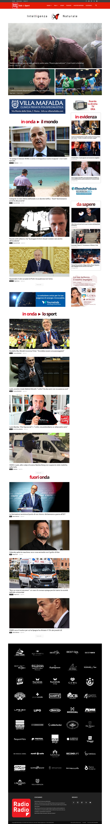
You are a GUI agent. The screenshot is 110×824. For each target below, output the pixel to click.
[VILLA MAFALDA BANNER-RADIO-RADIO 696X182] (37, 115)
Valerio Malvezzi (16, 516)
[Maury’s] (55, 710)
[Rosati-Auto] (37, 753)
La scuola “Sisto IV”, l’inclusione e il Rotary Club (84, 245)
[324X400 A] (84, 308)
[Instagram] (89, 1)
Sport (62, 5)
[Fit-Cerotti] (20, 681)
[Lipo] (37, 710)
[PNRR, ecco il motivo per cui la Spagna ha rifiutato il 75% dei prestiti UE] (39, 613)
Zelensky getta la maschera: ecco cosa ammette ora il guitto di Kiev (34, 552)
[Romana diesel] (20, 753)
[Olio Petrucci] (90, 724)
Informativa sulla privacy (76, 822)
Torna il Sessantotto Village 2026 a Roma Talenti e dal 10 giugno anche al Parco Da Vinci (85, 265)
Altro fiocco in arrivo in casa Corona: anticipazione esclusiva (85, 224)
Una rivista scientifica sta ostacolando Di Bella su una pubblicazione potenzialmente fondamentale (85, 178)
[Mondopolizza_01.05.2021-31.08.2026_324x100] (84, 196)
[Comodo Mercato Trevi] (37, 666)
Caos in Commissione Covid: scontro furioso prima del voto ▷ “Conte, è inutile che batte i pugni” (85, 137)
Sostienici (89, 5)
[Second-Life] (72, 753)
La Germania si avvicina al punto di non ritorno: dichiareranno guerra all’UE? (37, 514)
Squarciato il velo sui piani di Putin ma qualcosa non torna (31, 279)
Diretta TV (26, 1)
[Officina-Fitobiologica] (72, 724)
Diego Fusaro (16, 281)
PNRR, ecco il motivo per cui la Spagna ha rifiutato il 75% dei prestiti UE (35, 630)
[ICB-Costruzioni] (72, 695)
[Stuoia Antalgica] (72, 768)
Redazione (12, 65)
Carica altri (38, 284)
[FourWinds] (37, 681)
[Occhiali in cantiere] (37, 724)
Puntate (68, 5)
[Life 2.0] (20, 710)
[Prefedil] (37, 739)
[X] (94, 1)
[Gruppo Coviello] (37, 695)
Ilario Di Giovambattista (18, 429)
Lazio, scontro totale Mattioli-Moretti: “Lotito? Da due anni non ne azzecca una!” (38, 389)
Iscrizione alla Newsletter (92, 822)
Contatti (84, 822)
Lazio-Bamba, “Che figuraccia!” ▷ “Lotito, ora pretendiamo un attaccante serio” (38, 427)
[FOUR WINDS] (37, 308)
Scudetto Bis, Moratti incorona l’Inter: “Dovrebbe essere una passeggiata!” (36, 351)
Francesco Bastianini (17, 353)
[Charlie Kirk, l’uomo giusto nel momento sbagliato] (85, 149)
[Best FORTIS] (90, 652)
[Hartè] (55, 695)
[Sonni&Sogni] (37, 768)
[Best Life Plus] (20, 666)
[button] (96, 5)
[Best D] (72, 652)
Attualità (11, 162)
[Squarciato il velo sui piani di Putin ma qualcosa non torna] (39, 262)
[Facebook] (86, 1)
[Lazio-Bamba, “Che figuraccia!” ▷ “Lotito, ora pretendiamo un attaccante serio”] (39, 410)
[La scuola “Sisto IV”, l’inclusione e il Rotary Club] (85, 236)
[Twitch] (91, 1)
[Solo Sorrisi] (90, 753)
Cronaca (11, 594)
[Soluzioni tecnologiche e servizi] (20, 768)
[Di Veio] (72, 666)
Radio (48, 5)
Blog (11, 516)
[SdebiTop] (55, 753)
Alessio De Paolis (16, 202)
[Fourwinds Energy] (55, 681)
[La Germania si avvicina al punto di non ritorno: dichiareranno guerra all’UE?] (39, 497)
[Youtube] (97, 1)
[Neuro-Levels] (20, 724)
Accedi (13, 1)
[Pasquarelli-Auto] (20, 739)
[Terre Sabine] (90, 768)
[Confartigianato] (55, 666)
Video (11, 243)
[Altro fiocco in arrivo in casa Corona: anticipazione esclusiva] (85, 215)
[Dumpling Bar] (90, 666)
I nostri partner (79, 5)
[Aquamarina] (37, 652)
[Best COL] (55, 652)
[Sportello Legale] (55, 768)
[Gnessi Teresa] (20, 695)
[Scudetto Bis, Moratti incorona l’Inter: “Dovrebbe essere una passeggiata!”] (39, 334)
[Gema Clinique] (72, 681)
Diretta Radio (19, 1)
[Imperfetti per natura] (90, 695)
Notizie (11, 88)
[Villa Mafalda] (37, 782)
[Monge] (90, 710)
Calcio (59, 86)
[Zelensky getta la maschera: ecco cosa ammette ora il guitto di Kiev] (39, 535)
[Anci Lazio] (20, 652)
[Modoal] (72, 710)
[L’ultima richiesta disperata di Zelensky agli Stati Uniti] (31, 82)
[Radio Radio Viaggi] (90, 739)
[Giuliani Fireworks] (90, 681)
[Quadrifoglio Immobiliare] (72, 739)
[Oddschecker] (55, 724)
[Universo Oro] (20, 782)
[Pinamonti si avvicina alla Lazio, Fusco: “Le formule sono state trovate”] (78, 82)
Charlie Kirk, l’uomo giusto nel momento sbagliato (85, 158)
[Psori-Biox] (55, 739)
